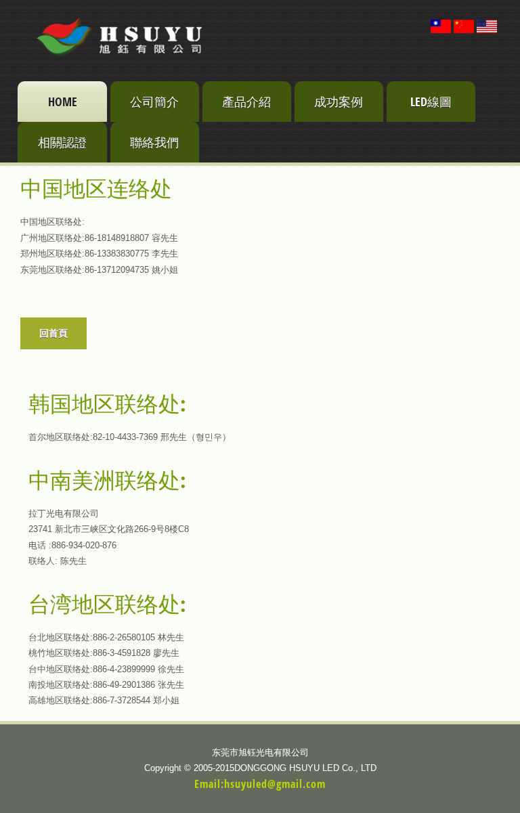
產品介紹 (246, 101)
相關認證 (62, 142)
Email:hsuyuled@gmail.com (260, 783)
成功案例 (338, 101)
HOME (62, 101)
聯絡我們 (154, 142)
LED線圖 (431, 101)
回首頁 (53, 333)
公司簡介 (154, 101)
